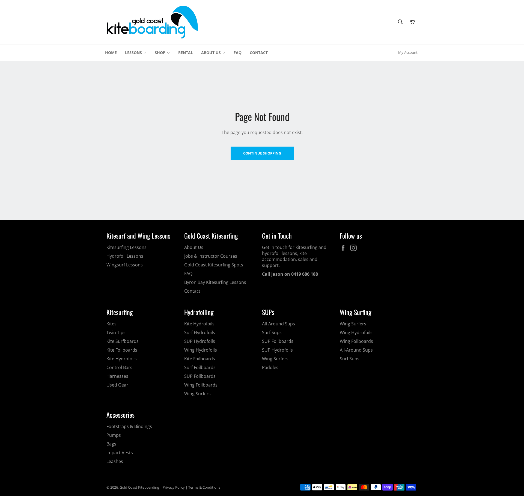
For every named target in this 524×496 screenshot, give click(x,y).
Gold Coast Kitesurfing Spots (213, 265)
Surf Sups (272, 332)
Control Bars (119, 367)
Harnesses (117, 376)
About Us (193, 247)
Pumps (113, 435)
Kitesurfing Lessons (126, 247)
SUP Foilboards (200, 376)
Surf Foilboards (200, 367)
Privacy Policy (174, 487)
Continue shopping (262, 153)
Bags (111, 444)
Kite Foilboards (121, 350)
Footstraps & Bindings (129, 426)
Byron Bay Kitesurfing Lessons (215, 282)
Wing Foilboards (201, 385)
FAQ (188, 274)
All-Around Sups (278, 324)
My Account (408, 52)
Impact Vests (119, 453)
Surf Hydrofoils (199, 332)
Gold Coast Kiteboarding (139, 487)
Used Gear (117, 385)
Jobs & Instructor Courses (210, 256)
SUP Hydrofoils (199, 341)
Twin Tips (116, 332)
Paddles (270, 367)
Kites (111, 324)
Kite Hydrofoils (121, 359)
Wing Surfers (197, 394)
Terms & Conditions (204, 487)
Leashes (114, 461)
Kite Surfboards (122, 341)
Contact (192, 291)
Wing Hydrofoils (200, 350)
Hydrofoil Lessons (124, 256)
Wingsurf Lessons (124, 265)
